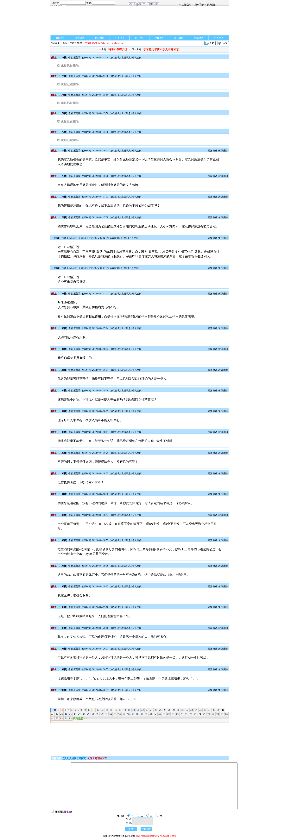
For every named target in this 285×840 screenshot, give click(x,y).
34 (196, 710)
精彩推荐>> (80, 718)
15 (111, 710)
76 (208, 714)
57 (124, 714)
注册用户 (146, 829)
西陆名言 (66, 811)
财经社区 (60, 37)
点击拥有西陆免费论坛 (147, 835)
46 (75, 714)
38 (214, 710)
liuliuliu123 (72, 238)
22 (142, 710)
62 (146, 714)
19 (129, 710)
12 (98, 710)
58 (128, 714)
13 (102, 710)
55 (115, 714)
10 (89, 710)
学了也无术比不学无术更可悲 (161, 49)
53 (106, 714)
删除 (225, 150)
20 (133, 710)
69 (177, 714)
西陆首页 (55, 43)
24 (151, 710)
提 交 (131, 829)
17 (120, 710)
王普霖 (76, 57)
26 (160, 710)
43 (61, 714)
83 (61, 718)
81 (52, 718)
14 (107, 710)
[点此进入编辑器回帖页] (74, 758)
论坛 (64, 43)
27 (165, 710)
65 (159, 714)
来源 (220, 150)
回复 (210, 150)
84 (66, 718)
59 (133, 714)
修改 (215, 150)
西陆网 (106, 835)
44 (66, 714)
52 (101, 714)
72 (191, 714)
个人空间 (218, 37)
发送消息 (126, 57)
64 (155, 714)
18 (125, 710)
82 (57, 718)
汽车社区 (99, 37)
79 (222, 714)
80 (226, 714)
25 (156, 710)
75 (204, 714)
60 (137, 714)
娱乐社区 (179, 37)
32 (187, 710)
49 (88, 714)
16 (116, 710)
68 (173, 714)
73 (195, 714)
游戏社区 (198, 37)
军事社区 (119, 37)
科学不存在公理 (117, 49)
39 (218, 710)
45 (70, 714)
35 (200, 710)
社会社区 (159, 37)
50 (93, 714)
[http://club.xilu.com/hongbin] (104, 43)
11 (93, 710)
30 (178, 710)
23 (147, 710)
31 (182, 710)
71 (186, 714)
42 (57, 714)
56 (119, 714)
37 (209, 710)
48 (84, 714)
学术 (72, 43)
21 (138, 710)
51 (97, 714)
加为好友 (115, 57)
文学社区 (139, 37)
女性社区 (80, 37)
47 (79, 714)
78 (217, 714)
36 (205, 710)
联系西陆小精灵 (168, 835)
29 (174, 710)
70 (182, 714)
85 (70, 718)
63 (150, 714)
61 (142, 714)
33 (191, 710)
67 (168, 714)
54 (110, 714)
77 (213, 714)
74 (200, 714)
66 (164, 714)
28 (169, 710)
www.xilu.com (117, 835)
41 (52, 714)
